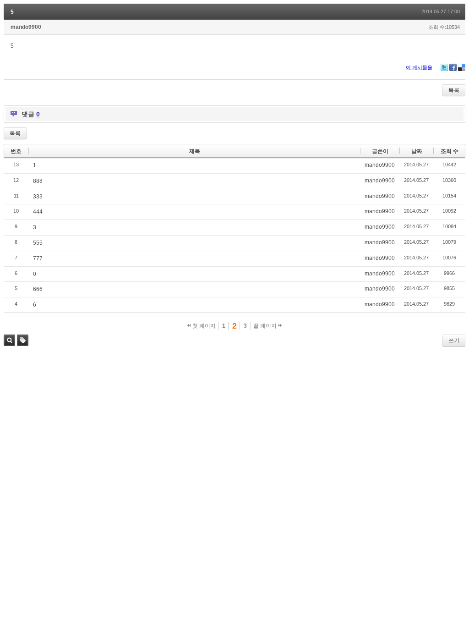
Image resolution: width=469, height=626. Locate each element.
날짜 (416, 151)
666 (38, 289)
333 (38, 196)
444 (38, 212)
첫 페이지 (203, 326)
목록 (453, 90)
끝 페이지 (265, 326)
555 (38, 243)
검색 (9, 340)
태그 (22, 340)
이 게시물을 (419, 67)
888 (38, 181)
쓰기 (453, 340)
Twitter (444, 67)
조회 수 (449, 151)
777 (38, 258)
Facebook (453, 67)
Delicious (461, 67)
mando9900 (26, 27)
